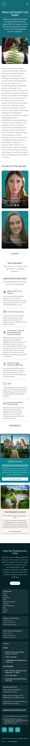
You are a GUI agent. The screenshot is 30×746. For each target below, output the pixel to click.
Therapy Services (8, 620)
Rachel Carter (15, 198)
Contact (5, 609)
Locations (6, 603)
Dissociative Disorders (9, 637)
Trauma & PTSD (7, 633)
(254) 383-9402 (11, 675)
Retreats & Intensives (9, 601)
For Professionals (8, 605)
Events (5, 612)
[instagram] (4, 729)
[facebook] (11, 729)
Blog (4, 607)
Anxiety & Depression (9, 635)
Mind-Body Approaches (9, 624)
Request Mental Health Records (14, 710)
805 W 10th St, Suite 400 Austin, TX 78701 (14, 653)
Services (5, 595)
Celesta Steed (15, 240)
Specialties (6, 597)
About (4, 593)
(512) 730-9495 (11, 657)
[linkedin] (17, 729)
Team (4, 599)
